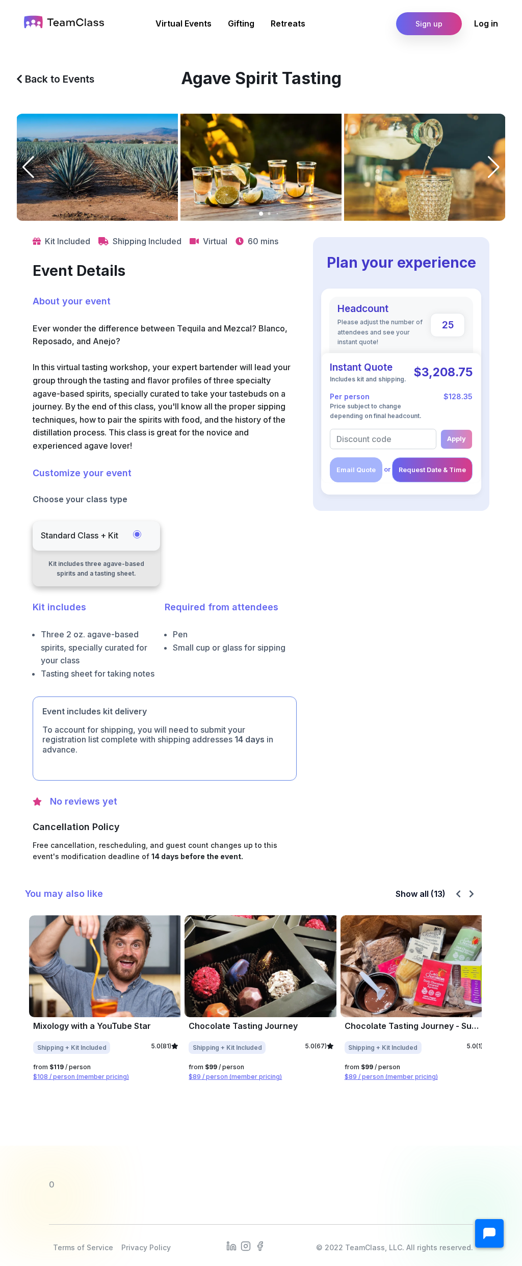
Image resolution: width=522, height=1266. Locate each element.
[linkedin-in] (231, 1245)
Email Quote (356, 470)
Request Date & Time (432, 470)
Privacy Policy (146, 1247)
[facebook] (260, 1245)
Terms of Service (83, 1247)
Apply (456, 439)
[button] (489, 1233)
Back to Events (58, 79)
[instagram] (246, 1245)
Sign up (428, 23)
